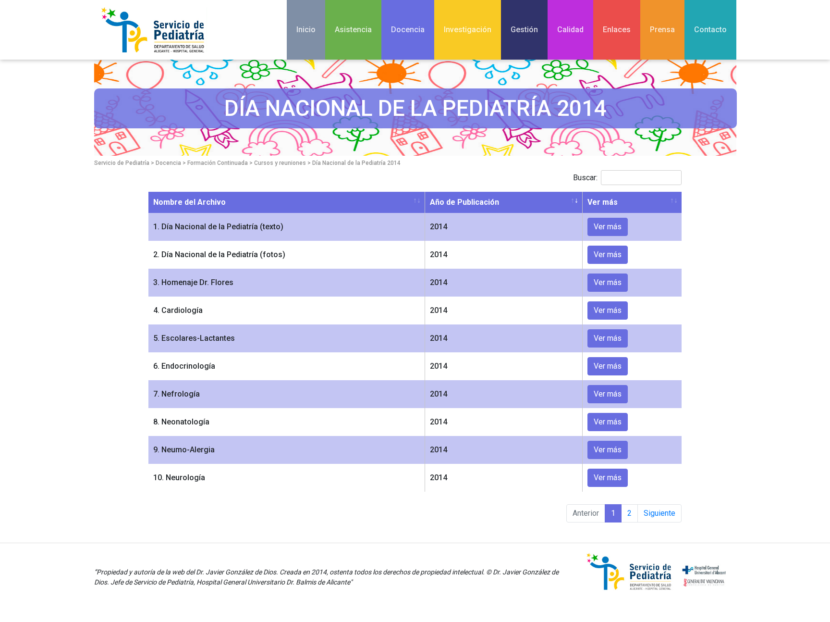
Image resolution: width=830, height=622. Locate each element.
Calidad (570, 29)
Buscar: (585, 177)
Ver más (602, 202)
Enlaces (617, 29)
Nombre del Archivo (189, 202)
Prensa (662, 29)
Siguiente (659, 513)
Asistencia (353, 29)
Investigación (467, 29)
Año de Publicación (464, 202)
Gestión (524, 29)
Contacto (710, 29)
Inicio (306, 29)
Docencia (408, 29)
